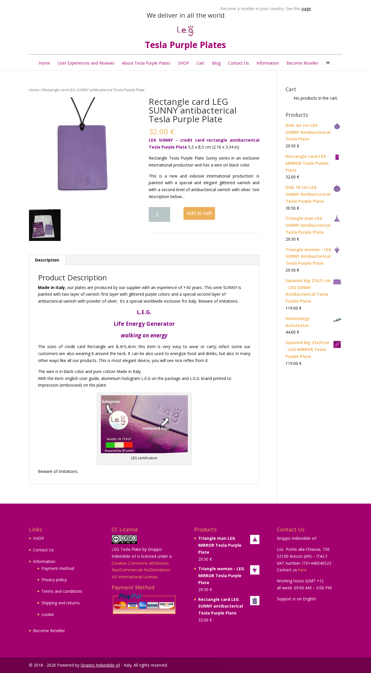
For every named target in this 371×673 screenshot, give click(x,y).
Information (268, 63)
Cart (200, 63)
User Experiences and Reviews (86, 63)
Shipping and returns (60, 603)
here (302, 570)
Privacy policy (54, 579)
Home (44, 63)
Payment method (57, 568)
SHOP (183, 63)
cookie (47, 614)
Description (47, 260)
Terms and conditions (61, 591)
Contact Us (238, 63)
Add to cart (199, 213)
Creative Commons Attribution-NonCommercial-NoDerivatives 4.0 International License (141, 570)
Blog (216, 63)
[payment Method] (144, 604)
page (295, 8)
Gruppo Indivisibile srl (100, 665)
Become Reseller (302, 63)
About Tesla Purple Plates (146, 63)
